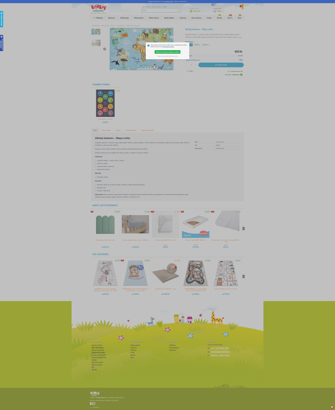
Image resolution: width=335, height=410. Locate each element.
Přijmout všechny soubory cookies (167, 52)
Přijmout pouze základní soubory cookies (167, 56)
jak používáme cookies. (168, 46)
